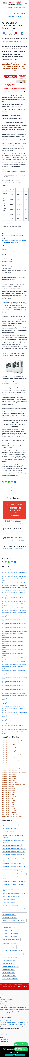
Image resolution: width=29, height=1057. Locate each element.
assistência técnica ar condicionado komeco (13, 836)
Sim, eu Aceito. (9, 1054)
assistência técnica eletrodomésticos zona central (13, 877)
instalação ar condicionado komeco (13, 924)
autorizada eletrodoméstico (9, 899)
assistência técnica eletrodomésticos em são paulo (13, 855)
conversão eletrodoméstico (9, 917)
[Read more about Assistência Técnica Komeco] (14, 510)
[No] (27, 1051)
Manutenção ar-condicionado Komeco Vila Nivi (13, 706)
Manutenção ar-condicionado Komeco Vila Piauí (14, 670)
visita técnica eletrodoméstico (10, 978)
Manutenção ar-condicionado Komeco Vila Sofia (14, 612)
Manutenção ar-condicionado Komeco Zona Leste (14, 590)
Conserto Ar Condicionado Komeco (14, 546)
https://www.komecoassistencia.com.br (12, 235)
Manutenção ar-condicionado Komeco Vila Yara (14, 595)
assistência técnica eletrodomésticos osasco (13, 863)
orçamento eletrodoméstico (9, 960)
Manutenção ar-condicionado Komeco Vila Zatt (13, 592)
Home (1, 994)
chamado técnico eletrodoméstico (11, 905)
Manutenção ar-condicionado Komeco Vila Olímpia (14, 695)
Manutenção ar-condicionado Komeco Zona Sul (14, 582)
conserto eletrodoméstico (9, 914)
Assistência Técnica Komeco (12, 521)
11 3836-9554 (4, 1034)
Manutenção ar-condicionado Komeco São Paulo (14, 576)
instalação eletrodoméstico (9, 927)
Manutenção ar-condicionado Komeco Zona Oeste (14, 587)
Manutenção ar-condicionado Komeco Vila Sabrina (14, 631)
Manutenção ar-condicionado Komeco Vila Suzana (14, 608)
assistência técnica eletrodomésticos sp (12, 871)
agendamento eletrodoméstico (10, 825)
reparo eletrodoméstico (8, 969)
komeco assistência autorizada (10, 933)
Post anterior (14, 488)
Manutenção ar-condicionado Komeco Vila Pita (13, 661)
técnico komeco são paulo (9, 975)
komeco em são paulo (9, 943)
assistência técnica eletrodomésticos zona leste (14, 881)
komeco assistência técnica (11, 939)
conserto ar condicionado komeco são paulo (14, 910)
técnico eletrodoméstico (8, 972)
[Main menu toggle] (26, 3)
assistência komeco (9, 831)
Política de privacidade (5, 1005)
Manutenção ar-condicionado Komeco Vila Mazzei (14, 723)
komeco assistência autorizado (10, 936)
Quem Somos (3, 996)
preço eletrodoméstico (8, 963)
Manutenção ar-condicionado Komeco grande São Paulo (14, 1022)
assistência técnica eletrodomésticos (12, 845)
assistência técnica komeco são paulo (12, 896)
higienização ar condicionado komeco (14, 920)
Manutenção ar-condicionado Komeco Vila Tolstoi (14, 601)
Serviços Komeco (4, 997)
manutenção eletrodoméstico (10, 957)
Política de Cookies (19, 1054)
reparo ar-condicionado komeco (10, 966)
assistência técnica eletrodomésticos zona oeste (13, 889)
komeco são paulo (9, 947)
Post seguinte (14, 490)
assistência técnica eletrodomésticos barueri (13, 851)
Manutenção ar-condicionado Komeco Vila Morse (14, 712)
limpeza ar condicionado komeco (13, 950)
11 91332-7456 (4, 1039)
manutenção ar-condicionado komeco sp (13, 954)
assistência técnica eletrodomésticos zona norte (13, 885)
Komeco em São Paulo (7, 570)
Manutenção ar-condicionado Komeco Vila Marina (14, 729)
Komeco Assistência (7, 523)
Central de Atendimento (6, 999)
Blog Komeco (3, 1001)
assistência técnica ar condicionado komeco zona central (13, 841)
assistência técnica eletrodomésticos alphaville (14, 848)
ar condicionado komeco (10, 828)
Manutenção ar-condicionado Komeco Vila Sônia (14, 610)
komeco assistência (7, 930)
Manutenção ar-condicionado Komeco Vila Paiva (14, 693)
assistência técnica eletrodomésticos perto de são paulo (14, 867)
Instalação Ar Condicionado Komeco (12, 529)
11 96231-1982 (21, 987)
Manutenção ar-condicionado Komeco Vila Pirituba (14, 664)
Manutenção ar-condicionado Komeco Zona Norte (14, 585)
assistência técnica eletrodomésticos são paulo (14, 874)
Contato (2, 1003)
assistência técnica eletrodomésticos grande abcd (13, 859)
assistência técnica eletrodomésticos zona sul (14, 893)
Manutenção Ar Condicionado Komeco (12, 538)
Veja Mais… (10, 1012)
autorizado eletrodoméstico (9, 902)
